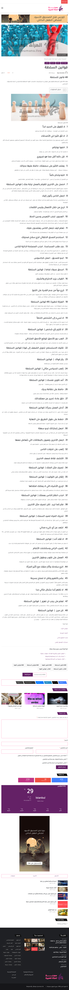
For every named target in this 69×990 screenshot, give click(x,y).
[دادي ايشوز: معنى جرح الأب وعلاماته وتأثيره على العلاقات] (63, 896)
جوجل (7, 949)
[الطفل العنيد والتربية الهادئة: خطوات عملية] (41, 940)
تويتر (12, 949)
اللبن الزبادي (18, 949)
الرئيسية (64, 59)
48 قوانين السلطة (33, 665)
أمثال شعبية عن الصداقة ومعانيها (55, 659)
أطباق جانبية (18, 943)
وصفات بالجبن (8, 961)
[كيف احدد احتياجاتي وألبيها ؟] (11, 699)
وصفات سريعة (8, 964)
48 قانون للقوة (47, 665)
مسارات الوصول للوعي (61, 642)
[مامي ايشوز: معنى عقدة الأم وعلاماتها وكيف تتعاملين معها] (63, 904)
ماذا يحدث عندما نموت (62, 706)
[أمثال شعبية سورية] (63, 889)
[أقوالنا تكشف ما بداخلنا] (34, 699)
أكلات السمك (10, 943)
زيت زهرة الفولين (52, 910)
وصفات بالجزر (17, 964)
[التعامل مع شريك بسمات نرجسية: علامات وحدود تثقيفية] (27, 944)
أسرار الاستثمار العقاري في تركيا (48, 881)
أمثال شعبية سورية (51, 888)
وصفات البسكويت (8, 955)
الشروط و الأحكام (28, 975)
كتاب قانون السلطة (59, 669)
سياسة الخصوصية (28, 972)
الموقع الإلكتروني (29, 748)
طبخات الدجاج (17, 955)
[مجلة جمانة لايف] (55, 8)
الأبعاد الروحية (64, 633)
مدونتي (59, 59)
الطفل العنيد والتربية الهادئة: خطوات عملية (53, 653)
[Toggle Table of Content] (64, 90)
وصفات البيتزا (18, 958)
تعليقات (13, 876)
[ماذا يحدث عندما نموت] (57, 699)
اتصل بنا (14, 977)
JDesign (35, 986)
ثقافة (58, 63)
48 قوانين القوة (19, 665)
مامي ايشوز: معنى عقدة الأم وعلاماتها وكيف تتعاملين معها (41, 902)
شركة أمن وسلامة (62, 924)
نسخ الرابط (28, 674)
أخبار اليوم (18, 940)
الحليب (4, 946)
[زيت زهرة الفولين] (63, 912)
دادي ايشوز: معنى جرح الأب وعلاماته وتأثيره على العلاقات (42, 894)
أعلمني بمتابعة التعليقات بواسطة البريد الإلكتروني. (54, 759)
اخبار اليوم (18, 946)
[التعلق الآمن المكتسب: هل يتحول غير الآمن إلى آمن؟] (41, 944)
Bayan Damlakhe (60, 73)
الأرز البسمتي (11, 946)
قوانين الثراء (64, 628)
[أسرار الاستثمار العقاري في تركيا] (63, 883)
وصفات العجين (17, 961)
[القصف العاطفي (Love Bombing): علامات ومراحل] (27, 949)
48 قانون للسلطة (60, 665)
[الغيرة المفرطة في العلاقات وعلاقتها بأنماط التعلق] (34, 944)
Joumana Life (40, 986)
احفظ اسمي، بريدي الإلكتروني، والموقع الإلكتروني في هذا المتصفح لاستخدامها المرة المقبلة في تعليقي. (42, 755)
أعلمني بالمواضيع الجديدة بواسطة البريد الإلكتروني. (54, 763)
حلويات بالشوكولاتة (16, 952)
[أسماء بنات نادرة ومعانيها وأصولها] (34, 940)
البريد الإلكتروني (64, 748)
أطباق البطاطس (10, 940)
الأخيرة (35, 876)
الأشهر (56, 876)
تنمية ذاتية (54, 59)
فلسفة (53, 63)
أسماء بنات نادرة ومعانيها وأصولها (55, 656)
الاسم (66, 740)
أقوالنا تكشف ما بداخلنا (39, 706)
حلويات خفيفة (6, 952)
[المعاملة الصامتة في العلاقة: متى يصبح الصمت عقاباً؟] (41, 949)
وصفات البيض (9, 958)
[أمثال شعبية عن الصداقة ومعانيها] (27, 940)
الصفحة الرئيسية (11, 972)
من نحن (14, 975)
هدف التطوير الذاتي (62, 638)
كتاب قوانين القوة (44, 669)
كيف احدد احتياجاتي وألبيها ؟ (15, 706)
